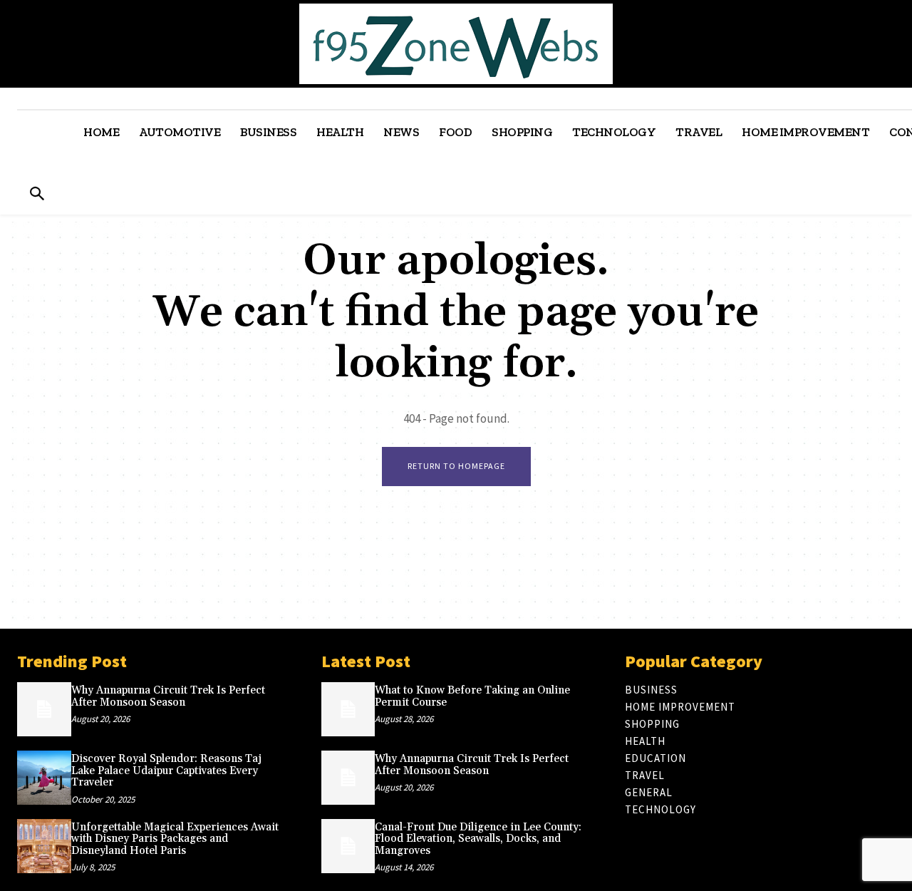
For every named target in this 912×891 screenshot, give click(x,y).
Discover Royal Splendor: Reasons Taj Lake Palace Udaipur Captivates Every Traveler (166, 770)
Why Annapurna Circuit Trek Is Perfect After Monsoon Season (168, 696)
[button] (36, 195)
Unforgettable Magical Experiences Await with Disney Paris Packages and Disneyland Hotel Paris (175, 838)
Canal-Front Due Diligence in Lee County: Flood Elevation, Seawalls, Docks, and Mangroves (478, 838)
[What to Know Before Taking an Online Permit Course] (348, 709)
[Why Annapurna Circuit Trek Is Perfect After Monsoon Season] (44, 709)
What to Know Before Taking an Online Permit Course (472, 696)
